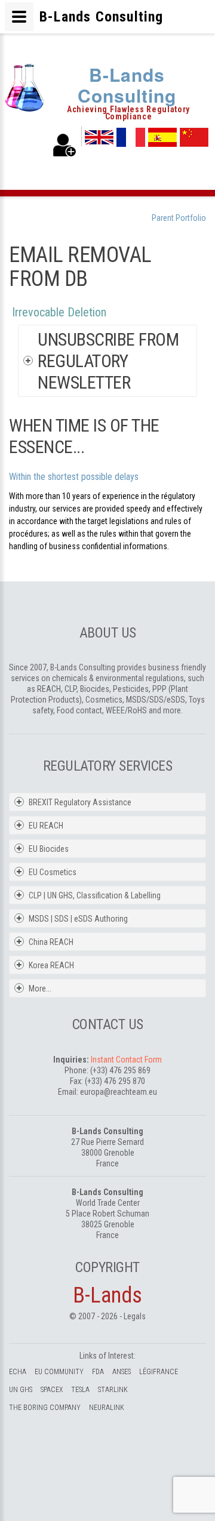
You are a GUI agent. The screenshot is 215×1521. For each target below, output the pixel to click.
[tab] (116, 361)
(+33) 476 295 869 (120, 1070)
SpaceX (52, 1389)
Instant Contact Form (126, 1059)
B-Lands (107, 1295)
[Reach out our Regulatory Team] (64, 145)
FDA (98, 1372)
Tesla (80, 1389)
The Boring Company (45, 1407)
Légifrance (158, 1372)
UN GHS (20, 1389)
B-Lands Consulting (127, 84)
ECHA (17, 1372)
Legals (135, 1316)
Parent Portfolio (179, 218)
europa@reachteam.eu (118, 1092)
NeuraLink (106, 1407)
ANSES (121, 1372)
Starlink (113, 1389)
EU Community (59, 1372)
